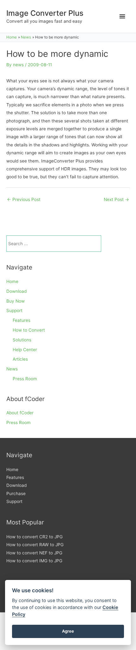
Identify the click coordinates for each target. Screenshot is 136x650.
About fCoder (20, 412)
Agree (68, 631)
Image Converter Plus (44, 13)
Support (14, 310)
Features (21, 320)
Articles (20, 359)
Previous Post (23, 199)
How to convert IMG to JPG (34, 560)
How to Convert (29, 330)
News (12, 368)
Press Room (25, 378)
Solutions (22, 339)
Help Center (25, 349)
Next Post (116, 199)
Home (12, 281)
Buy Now (15, 301)
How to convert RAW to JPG (35, 544)
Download (16, 291)
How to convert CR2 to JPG (34, 536)
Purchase (16, 493)
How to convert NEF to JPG (34, 552)
